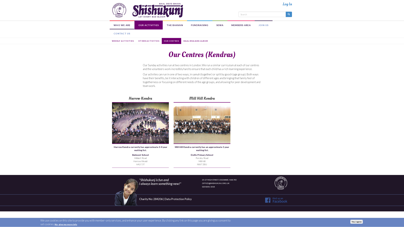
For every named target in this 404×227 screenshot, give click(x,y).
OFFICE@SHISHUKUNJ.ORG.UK (215, 183)
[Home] (147, 10)
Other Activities (148, 41)
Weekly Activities (123, 41)
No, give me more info (66, 224)
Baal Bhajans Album (196, 41)
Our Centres (171, 41)
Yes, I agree (357, 222)
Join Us (264, 25)
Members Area (241, 25)
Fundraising (199, 25)
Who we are (122, 25)
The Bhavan (175, 25)
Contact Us (122, 33)
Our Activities (148, 25)
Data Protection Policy (178, 199)
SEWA (219, 25)
